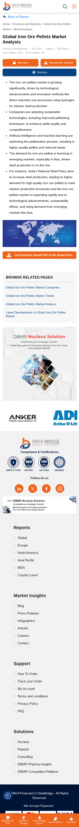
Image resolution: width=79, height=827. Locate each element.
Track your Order (30, 681)
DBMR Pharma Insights (35, 764)
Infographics (26, 621)
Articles (23, 628)
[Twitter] (32, 488)
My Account (26, 689)
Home (6, 24)
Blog (21, 606)
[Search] (66, 6)
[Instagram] (60, 488)
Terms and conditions (33, 696)
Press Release (28, 613)
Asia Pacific (26, 560)
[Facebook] (46, 488)
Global (22, 538)
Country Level (28, 575)
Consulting (25, 757)
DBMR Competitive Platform (38, 771)
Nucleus (23, 742)
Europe (23, 545)
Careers (23, 635)
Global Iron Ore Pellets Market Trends (30, 295)
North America (28, 553)
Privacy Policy (28, 703)
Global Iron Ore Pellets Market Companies (33, 287)
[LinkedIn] (19, 488)
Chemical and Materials (27, 24)
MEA (21, 567)
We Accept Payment (40, 805)
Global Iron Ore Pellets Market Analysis (31, 304)
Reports (23, 749)
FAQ (21, 711)
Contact (23, 643)
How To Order (28, 674)
